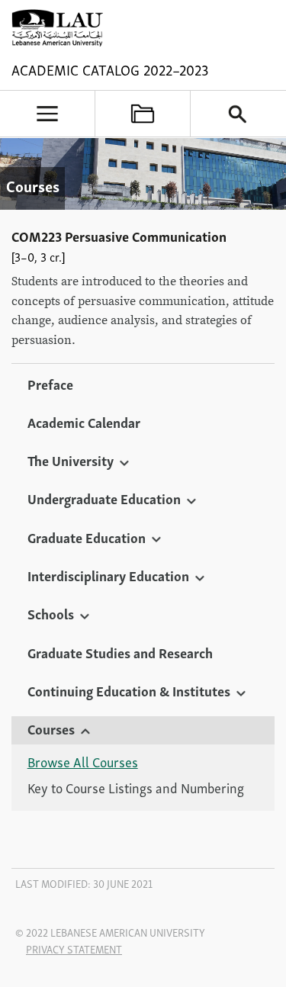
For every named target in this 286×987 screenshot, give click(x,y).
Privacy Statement (74, 948)
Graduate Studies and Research (120, 652)
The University (70, 460)
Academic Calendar (83, 421)
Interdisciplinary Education (108, 575)
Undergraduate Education (104, 498)
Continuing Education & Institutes (128, 690)
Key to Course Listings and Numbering (135, 788)
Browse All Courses (82, 762)
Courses (51, 728)
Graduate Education (86, 537)
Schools (50, 613)
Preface (50, 383)
